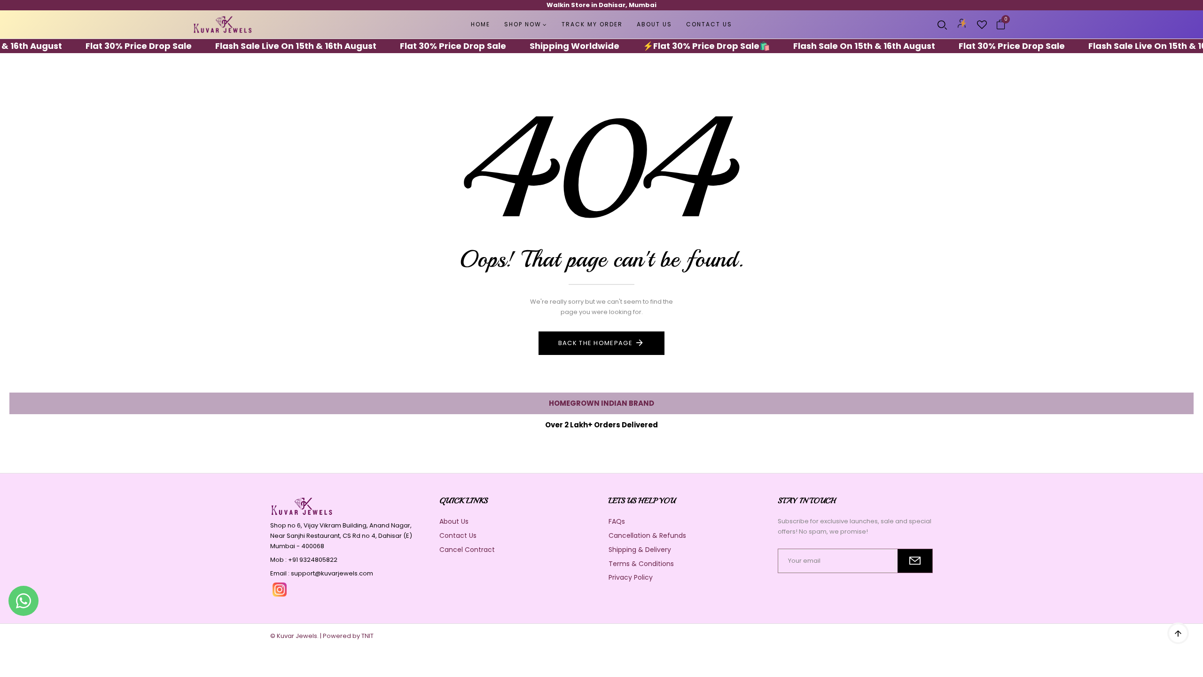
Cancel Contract (467, 549)
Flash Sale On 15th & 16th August (846, 46)
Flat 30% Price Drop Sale (121, 46)
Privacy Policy (631, 577)
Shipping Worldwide (557, 46)
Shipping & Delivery (640, 549)
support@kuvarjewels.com (332, 573)
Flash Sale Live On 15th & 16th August (278, 46)
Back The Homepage (595, 342)
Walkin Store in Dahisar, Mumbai (601, 4)
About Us (454, 521)
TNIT (367, 635)
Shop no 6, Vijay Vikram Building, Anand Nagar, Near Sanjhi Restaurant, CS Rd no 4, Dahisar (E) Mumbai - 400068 (341, 536)
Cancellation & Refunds (647, 535)
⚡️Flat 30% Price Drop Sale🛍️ (688, 46)
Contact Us (458, 535)
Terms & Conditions (641, 563)
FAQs (617, 521)
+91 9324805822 (312, 559)
